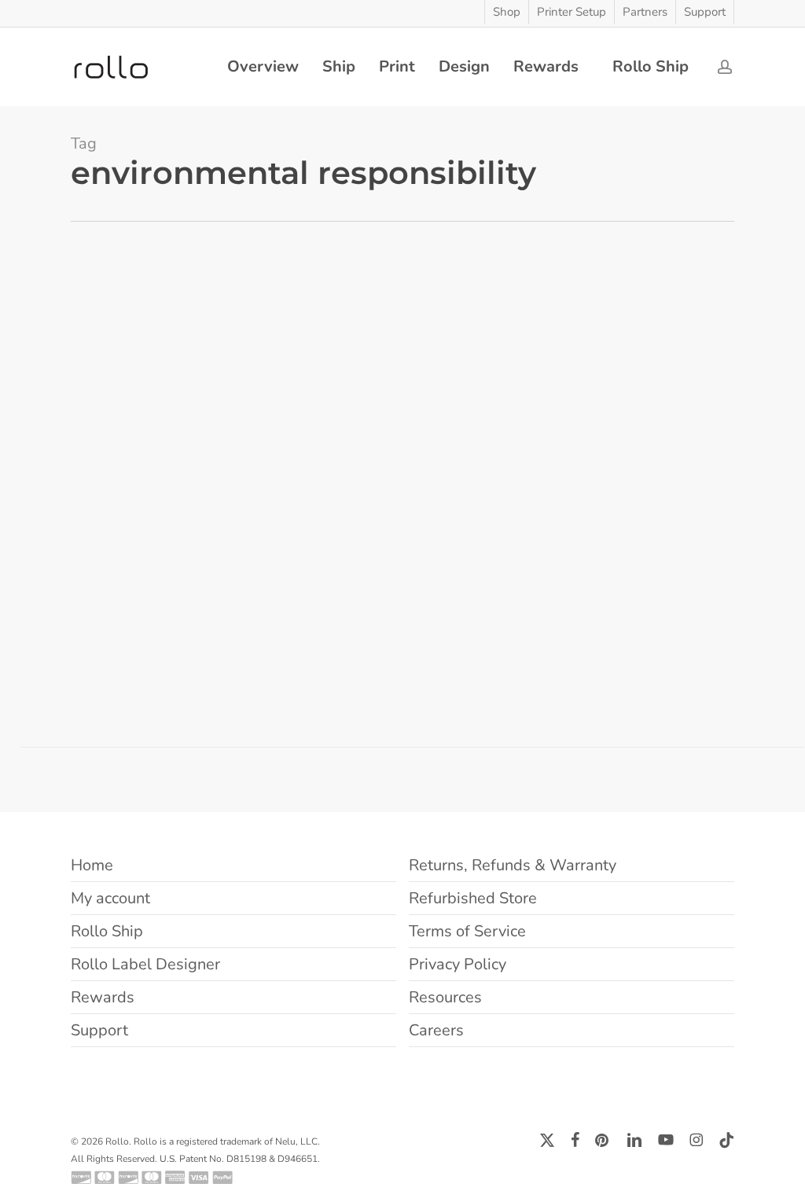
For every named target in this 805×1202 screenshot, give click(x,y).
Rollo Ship (107, 931)
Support (99, 1030)
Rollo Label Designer (145, 964)
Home (92, 865)
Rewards (102, 997)
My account (110, 898)
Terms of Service (467, 931)
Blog (45, 506)
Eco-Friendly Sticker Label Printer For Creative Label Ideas (128, 458)
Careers (436, 1030)
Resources (445, 997)
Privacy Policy (457, 964)
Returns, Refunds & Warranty (512, 865)
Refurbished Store (473, 898)
